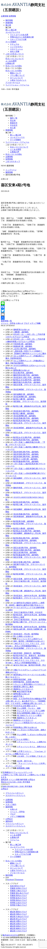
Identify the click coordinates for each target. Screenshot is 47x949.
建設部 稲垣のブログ (18, 926)
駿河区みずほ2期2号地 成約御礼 (27, 437)
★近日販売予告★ (24, 691)
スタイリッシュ (16, 49)
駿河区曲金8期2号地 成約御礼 (26, 461)
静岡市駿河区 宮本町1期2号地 (26, 682)
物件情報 (9, 20)
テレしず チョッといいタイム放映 (31, 711)
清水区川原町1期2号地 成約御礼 (27, 550)
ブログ (26, 323)
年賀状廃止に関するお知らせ (25, 727)
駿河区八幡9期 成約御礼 (23, 413)
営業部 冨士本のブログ (19, 893)
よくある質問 (10, 61)
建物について (15, 863)
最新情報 (9, 807)
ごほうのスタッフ (12, 161)
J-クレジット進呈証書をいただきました (29, 684)
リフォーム (14, 840)
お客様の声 (10, 63)
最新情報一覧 (6, 321)
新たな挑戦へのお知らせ (23, 636)
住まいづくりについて (14, 59)
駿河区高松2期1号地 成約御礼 (26, 538)
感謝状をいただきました (23, 689)
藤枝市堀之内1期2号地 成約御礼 (27, 382)
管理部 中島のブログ (18, 905)
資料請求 (4, 780)
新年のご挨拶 (18, 617)
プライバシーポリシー (14, 793)
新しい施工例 (10, 30)
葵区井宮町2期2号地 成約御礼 (26, 454)
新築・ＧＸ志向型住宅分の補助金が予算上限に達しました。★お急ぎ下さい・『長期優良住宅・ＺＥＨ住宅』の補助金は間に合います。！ (25, 701)
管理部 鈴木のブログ (18, 898)
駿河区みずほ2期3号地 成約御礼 (27, 380)
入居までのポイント (18, 80)
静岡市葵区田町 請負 (22, 679)
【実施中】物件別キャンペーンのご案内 (29, 353)
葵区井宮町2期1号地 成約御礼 (26, 452)
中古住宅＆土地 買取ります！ (25, 706)
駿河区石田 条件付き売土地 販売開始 (29, 615)
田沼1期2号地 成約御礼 (23, 373)
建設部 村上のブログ (18, 919)
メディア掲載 (35, 323)
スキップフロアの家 (18, 39)
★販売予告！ (18, 696)
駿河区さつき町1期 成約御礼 (25, 459)
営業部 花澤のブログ (18, 888)
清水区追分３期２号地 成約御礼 (27, 377)
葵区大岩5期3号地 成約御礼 (25, 552)
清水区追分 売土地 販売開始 (26, 634)
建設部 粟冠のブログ (18, 912)
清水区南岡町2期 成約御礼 (24, 416)
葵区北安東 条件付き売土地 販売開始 (29, 579)
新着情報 (9, 23)
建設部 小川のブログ (18, 931)
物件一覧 (13, 118)
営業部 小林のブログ (18, 891)
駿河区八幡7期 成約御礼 (23, 399)
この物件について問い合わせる (13, 775)
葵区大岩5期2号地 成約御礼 (25, 540)
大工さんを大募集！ (21, 739)
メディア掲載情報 (17, 816)
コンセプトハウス (12, 32)
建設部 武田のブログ (18, 924)
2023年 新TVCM (25, 761)
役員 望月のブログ (17, 886)
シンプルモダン (16, 47)
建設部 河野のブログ (18, 921)
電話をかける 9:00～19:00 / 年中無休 (15, 782)
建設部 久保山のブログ (19, 916)
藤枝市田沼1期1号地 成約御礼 (26, 375)
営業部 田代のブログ (18, 895)
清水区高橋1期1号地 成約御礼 (26, 418)
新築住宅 (13, 123)
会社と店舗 (14, 51)
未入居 (13, 128)
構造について (15, 73)
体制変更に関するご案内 (23, 687)
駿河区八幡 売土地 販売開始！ (27, 658)
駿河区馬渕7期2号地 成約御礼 (26, 421)
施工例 (8, 25)
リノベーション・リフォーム (17, 85)
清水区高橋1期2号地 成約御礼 (26, 514)
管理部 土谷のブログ (18, 903)
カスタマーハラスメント (15, 795)
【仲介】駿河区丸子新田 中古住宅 (27, 612)
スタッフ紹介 (10, 804)
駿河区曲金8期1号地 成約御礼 (26, 555)
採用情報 (12, 16)
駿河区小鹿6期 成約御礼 (23, 528)
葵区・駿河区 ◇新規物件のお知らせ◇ (29, 641)
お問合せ (31, 780)
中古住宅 (13, 125)
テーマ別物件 (10, 42)
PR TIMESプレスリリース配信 (29, 715)
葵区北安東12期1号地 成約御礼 (26, 562)
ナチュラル (14, 44)
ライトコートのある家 (19, 35)
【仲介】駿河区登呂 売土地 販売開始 (29, 620)
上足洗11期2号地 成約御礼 (24, 349)
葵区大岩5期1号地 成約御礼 (25, 548)
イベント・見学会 (8, 323)
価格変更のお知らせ (21, 330)
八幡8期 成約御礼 (21, 332)
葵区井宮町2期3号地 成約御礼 (26, 457)
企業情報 (4, 16)
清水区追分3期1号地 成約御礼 (26, 411)
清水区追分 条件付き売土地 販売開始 (29, 596)
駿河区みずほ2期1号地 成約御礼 (27, 531)
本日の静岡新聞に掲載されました (30, 713)
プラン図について (17, 75)
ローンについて (16, 78)
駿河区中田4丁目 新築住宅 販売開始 (29, 655)
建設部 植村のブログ (18, 928)
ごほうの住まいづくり (14, 54)
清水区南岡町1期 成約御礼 (24, 397)
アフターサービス (12, 83)
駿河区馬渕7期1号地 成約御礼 (26, 440)
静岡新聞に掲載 (23, 768)
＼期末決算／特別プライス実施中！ (27, 351)
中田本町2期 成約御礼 (22, 344)
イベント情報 (14, 780)
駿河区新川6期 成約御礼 (23, 521)
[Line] (23, 303)
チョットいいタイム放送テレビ (29, 639)
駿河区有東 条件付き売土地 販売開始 (29, 627)
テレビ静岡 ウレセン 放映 (29, 708)
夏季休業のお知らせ (21, 370)
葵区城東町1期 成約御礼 (23, 394)
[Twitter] (23, 310)
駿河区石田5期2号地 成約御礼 (26, 502)
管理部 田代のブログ (18, 900)
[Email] (23, 314)
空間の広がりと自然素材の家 (22, 37)
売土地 (13, 120)
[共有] (23, 318)
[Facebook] (23, 307)
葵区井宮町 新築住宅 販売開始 (27, 653)
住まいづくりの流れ (13, 66)
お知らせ (19, 323)
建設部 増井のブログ (18, 914)
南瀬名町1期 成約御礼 (22, 346)
